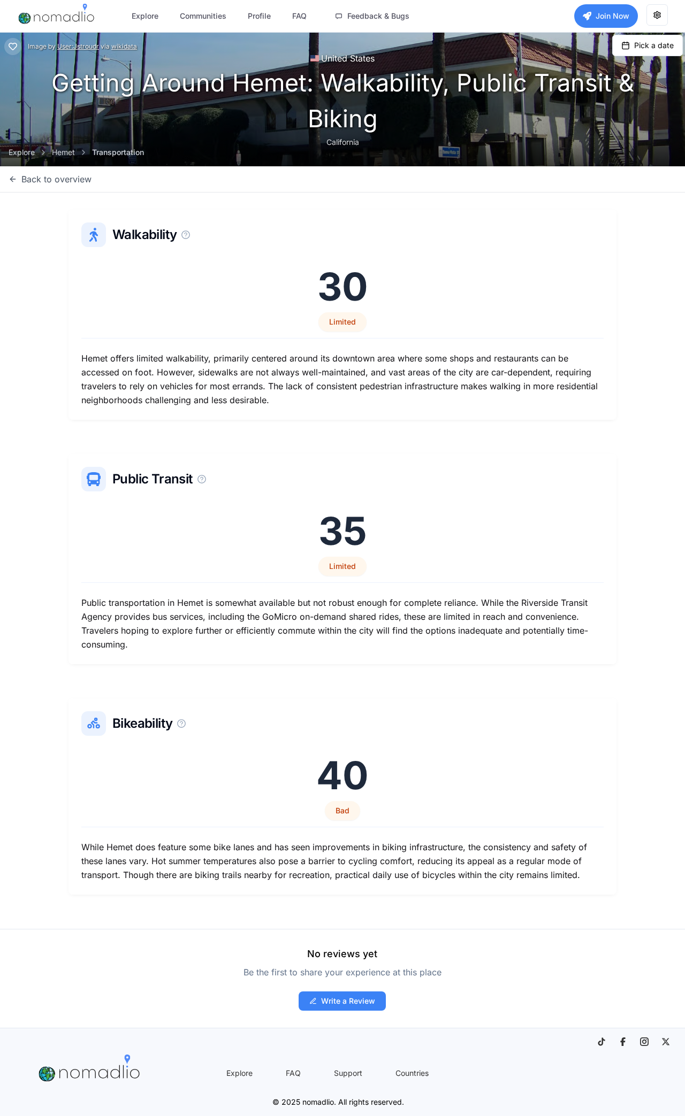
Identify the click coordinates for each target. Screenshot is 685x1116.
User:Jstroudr (78, 46)
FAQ (293, 1072)
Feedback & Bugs (378, 15)
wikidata (124, 46)
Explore (22, 152)
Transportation (118, 152)
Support (348, 1072)
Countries (412, 1072)
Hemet (63, 152)
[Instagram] (644, 1042)
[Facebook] (623, 1042)
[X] (666, 1042)
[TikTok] (601, 1042)
